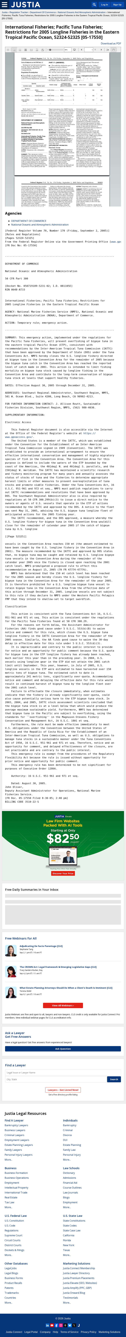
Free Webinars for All (21, 938)
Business (10, 1168)
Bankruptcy (69, 1125)
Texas (66, 1250)
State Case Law (71, 1230)
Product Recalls (13, 1283)
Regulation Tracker (19, 12)
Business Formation (16, 1173)
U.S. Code (10, 1225)
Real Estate (11, 1197)
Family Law (69, 1150)
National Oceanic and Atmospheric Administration (40, 224)
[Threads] (65, 1325)
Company (45, 1332)
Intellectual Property (16, 1187)
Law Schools (71, 1168)
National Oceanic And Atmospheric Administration (82, 12)
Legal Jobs (11, 1268)
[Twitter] (74, 1325)
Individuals (70, 1120)
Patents (9, 1288)
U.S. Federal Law (16, 1216)
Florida (67, 1240)
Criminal (68, 1130)
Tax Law (9, 1202)
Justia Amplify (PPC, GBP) (77, 1288)
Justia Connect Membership (79, 1268)
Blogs (66, 1197)
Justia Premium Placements (78, 1278)
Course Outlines (72, 1187)
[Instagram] (61, 1325)
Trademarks (12, 1292)
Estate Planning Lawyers (19, 1145)
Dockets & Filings (14, 1250)
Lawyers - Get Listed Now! (63, 1089)
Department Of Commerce (43, 12)
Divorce (67, 1135)
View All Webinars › (63, 1005)
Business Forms (14, 1278)
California (68, 1235)
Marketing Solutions (76, 1263)
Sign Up (117, 4)
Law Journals (70, 1192)
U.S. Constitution (14, 1220)
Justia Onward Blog (74, 1292)
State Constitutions (74, 1220)
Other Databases (16, 1263)
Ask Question (63, 1048)
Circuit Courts (12, 1240)
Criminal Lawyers (14, 1135)
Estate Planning (72, 1145)
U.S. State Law (72, 1216)
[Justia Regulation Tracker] (25, 4)
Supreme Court (13, 1235)
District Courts (13, 1245)
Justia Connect (14, 1332)
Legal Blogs (11, 1273)
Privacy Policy (88, 1332)
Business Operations (17, 1177)
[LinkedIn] (47, 1325)
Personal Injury (72, 1154)
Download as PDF (111, 43)
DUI (65, 1140)
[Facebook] (56, 1325)
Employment (12, 1182)
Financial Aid (70, 1182)
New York (68, 1245)
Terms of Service (69, 1332)
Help (55, 1332)
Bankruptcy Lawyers (16, 1125)
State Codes (70, 1225)
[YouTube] (52, 1325)
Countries (10, 1297)
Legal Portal (31, 1332)
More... (8, 1159)
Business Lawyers (15, 1130)
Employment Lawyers (17, 1140)
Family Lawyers (13, 1150)
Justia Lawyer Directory (76, 1273)
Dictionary (69, 1173)
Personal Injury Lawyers (18, 1154)
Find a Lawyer (15, 1065)
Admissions (69, 1177)
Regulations (11, 1230)
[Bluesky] (70, 1325)
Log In (104, 4)
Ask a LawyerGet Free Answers (18, 1035)
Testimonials (70, 1297)
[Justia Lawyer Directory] (79, 1325)
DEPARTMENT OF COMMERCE (28, 221)
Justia (5, 12)
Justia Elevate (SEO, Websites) (80, 1283)
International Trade (16, 1192)
